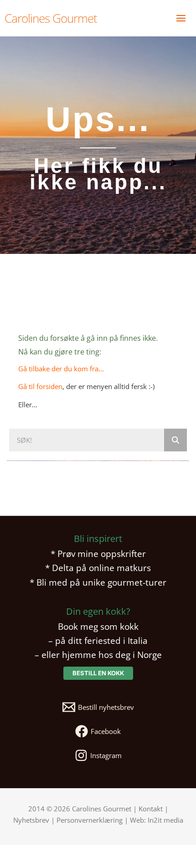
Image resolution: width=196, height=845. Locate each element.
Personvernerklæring (90, 820)
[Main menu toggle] (180, 18)
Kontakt (151, 808)
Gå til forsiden (40, 386)
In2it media (165, 820)
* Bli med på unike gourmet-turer (98, 582)
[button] (98, 673)
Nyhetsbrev (31, 820)
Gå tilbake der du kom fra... (61, 368)
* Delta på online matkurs (98, 567)
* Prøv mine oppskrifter (98, 553)
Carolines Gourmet (51, 18)
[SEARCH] (175, 440)
